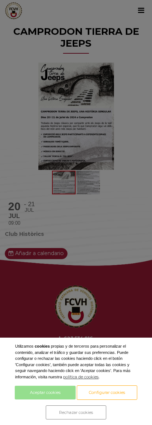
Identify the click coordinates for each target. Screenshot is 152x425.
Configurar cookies (107, 392)
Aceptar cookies (45, 392)
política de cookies (81, 376)
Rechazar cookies (76, 412)
